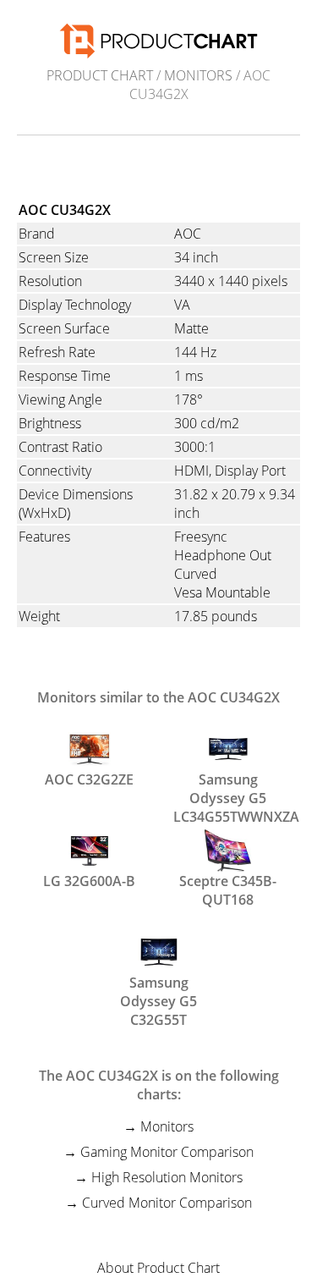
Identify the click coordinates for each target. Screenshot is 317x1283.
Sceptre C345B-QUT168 (227, 889)
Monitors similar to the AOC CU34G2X (158, 697)
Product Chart (99, 75)
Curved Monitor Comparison (167, 1202)
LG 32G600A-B (89, 881)
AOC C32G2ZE (89, 779)
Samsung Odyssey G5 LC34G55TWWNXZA (228, 787)
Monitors (198, 75)
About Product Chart (158, 1267)
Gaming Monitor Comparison (167, 1152)
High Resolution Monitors (167, 1177)
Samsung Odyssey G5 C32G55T (158, 990)
